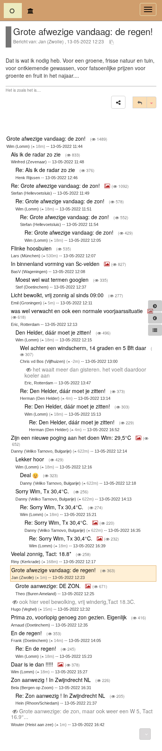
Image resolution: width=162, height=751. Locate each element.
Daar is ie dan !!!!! (33, 664)
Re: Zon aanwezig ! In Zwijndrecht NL (61, 695)
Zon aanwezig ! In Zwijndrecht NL (51, 679)
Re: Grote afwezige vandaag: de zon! (56, 185)
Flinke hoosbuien (32, 248)
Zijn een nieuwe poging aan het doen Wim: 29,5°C (72, 437)
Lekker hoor (30, 459)
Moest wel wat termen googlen (52, 279)
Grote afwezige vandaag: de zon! (46, 138)
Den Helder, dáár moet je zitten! (54, 332)
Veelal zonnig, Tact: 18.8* (42, 553)
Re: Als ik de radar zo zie (45, 170)
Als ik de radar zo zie (36, 154)
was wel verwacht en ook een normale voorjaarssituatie (77, 311)
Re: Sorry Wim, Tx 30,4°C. (52, 507)
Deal (26, 475)
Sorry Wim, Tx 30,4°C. (42, 491)
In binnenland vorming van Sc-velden (56, 263)
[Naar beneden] (145, 734)
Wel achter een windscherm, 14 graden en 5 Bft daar (84, 348)
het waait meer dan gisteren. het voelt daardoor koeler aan (85, 372)
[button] (118, 102)
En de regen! (27, 633)
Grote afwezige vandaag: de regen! (54, 570)
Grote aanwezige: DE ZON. (48, 586)
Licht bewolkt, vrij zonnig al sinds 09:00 (58, 295)
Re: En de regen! (36, 648)
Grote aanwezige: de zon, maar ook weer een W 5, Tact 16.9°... (82, 713)
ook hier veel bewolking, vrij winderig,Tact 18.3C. (77, 601)
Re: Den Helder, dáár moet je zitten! (63, 391)
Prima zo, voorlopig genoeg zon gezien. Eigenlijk (69, 617)
